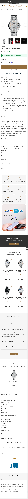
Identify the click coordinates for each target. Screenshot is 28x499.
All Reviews (14, 244)
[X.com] (12, 475)
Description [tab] (4, 117)
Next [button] (25, 24)
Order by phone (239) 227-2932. (10, 81)
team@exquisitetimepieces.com (8, 415)
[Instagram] (14, 475)
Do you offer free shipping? (8, 347)
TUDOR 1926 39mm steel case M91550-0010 (20, 298)
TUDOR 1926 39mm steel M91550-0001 (14, 382)
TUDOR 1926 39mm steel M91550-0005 (7, 271)
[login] (25, 1)
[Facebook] (9, 475)
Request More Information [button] (14, 73)
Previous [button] (2, 24)
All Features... (6, 111)
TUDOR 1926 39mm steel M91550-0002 (7, 298)
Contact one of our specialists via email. (12, 83)
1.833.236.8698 (4, 426)
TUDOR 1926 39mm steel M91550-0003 (20, 271)
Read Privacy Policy (13, 491)
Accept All (5, 495)
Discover (18, 1)
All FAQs (14, 354)
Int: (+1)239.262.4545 (6, 421)
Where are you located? (7, 341)
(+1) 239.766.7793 (5, 430)
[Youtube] (17, 475)
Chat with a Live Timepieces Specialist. (11, 79)
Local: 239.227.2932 (5, 419)
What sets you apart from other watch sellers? (10, 325)
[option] (14, 24)
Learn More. (18, 110)
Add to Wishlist (12, 91)
